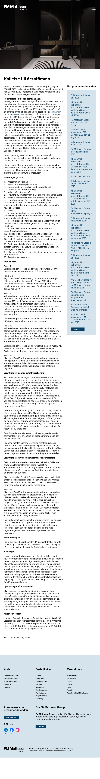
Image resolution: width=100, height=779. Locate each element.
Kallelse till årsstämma (81, 177)
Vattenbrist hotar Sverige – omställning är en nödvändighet (81, 307)
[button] (78, 329)
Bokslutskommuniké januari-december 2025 (80, 183)
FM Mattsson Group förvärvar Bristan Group (80, 122)
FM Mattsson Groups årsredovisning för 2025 (81, 151)
